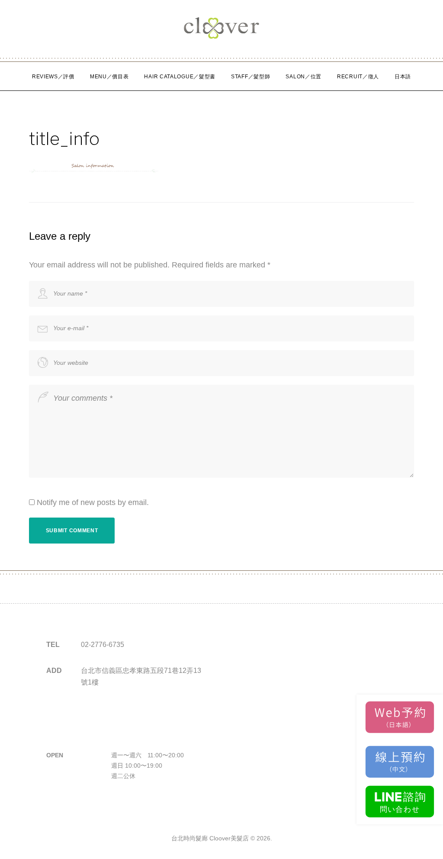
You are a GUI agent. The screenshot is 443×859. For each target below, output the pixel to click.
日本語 (403, 77)
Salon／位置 (303, 77)
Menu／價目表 (109, 77)
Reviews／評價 (53, 77)
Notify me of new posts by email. (93, 502)
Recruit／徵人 (358, 77)
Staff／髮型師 (250, 77)
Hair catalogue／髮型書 (179, 77)
